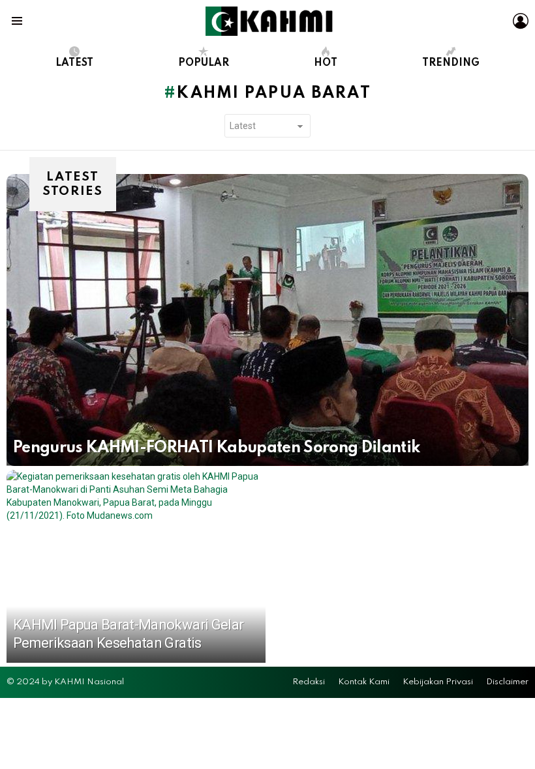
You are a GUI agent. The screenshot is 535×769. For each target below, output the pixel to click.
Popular (203, 63)
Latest (74, 63)
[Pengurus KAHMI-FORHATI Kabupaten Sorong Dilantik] (267, 319)
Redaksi (308, 682)
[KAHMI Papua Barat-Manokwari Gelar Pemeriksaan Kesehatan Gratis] (136, 566)
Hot (325, 63)
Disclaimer (507, 682)
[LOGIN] (520, 21)
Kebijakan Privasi (438, 682)
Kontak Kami (364, 682)
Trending (451, 63)
